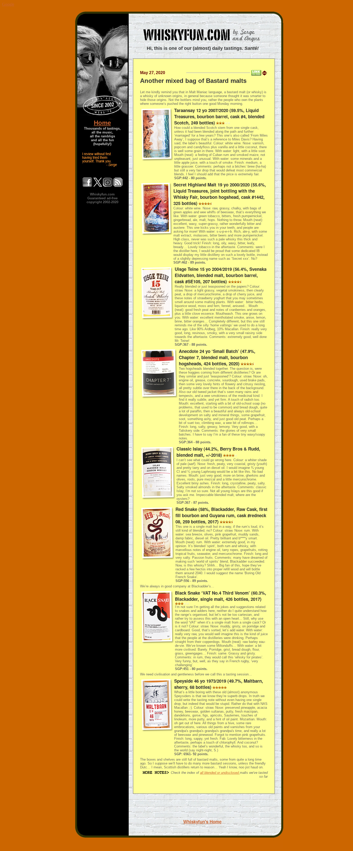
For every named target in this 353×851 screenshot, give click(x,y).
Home (102, 122)
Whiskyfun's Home (202, 821)
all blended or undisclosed (220, 773)
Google (8, 4)
